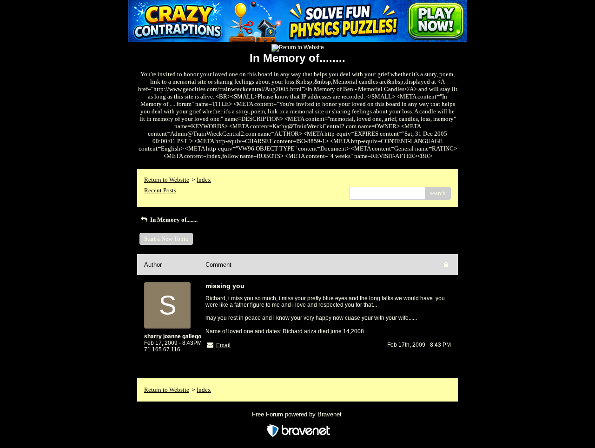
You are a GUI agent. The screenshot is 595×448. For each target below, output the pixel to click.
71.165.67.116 (162, 349)
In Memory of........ (173, 219)
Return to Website (166, 179)
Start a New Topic (166, 238)
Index (204, 179)
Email (223, 345)
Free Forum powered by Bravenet (298, 414)
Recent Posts (160, 190)
